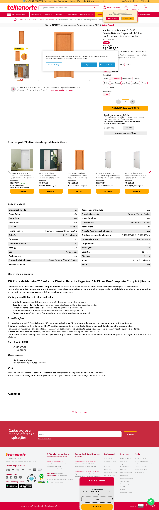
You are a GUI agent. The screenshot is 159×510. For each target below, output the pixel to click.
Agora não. (127, 18)
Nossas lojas (107, 469)
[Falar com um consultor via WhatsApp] (150, 501)
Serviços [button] (59, 14)
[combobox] (69, 7)
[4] (64, 83)
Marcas (122, 489)
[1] (55, 83)
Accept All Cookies (106, 65)
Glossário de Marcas (126, 472)
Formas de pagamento (141, 461)
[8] (75, 83)
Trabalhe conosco (109, 475)
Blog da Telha (124, 461)
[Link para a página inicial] (15, 20)
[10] (81, 83)
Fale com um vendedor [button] (141, 14)
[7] (72, 83)
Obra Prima (123, 469)
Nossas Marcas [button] (85, 14)
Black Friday (124, 475)
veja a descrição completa (62, 90)
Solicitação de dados (141, 467)
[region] (80, 61)
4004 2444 (50, 473)
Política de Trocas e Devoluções (144, 464)
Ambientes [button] (35, 14)
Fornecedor (107, 467)
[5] (67, 83)
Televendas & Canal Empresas (87, 454)
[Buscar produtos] (95, 7)
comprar (22, 191)
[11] (83, 83)
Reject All (89, 65)
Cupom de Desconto (126, 478)
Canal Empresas (125, 487)
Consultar (128, 128)
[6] (69, 83)
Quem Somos (108, 458)
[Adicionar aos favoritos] (145, 32)
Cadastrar (130, 434)
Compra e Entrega (140, 458)
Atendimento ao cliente (111, 472)
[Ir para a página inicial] (22, 8)
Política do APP (139, 472)
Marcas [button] (47, 14)
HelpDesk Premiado (126, 467)
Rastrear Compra (125, 484)
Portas (35, 20)
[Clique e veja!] (145, 39)
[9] (78, 83)
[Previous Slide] (9, 171)
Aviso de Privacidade (44, 439)
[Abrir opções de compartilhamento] (13, 89)
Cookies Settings (54, 65)
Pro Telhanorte (108, 464)
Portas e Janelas (24, 20)
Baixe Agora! (108, 25)
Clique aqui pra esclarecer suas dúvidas (57, 456)
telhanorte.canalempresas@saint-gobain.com (88, 476)
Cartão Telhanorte (125, 458)
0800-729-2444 (51, 475)
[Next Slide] (150, 171)
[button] (18, 14)
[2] (58, 83)
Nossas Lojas (72, 14)
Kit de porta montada (47, 20)
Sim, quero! (112, 18)
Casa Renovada (124, 481)
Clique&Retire (124, 464)
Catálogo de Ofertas (126, 492)
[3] (61, 83)
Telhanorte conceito (110, 461)
